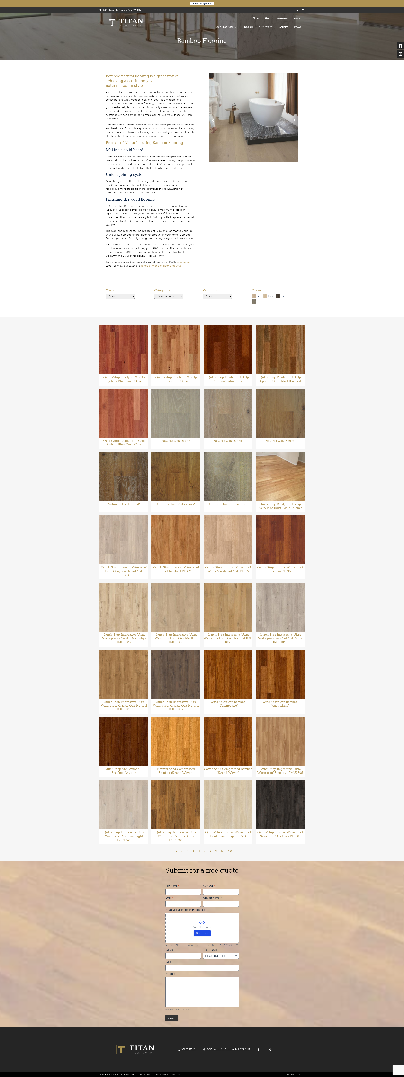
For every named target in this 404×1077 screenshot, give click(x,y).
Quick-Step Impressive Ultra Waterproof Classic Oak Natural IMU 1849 (176, 705)
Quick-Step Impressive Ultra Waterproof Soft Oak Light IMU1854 (124, 836)
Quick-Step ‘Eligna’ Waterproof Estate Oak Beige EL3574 (228, 834)
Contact (297, 18)
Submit (172, 1018)
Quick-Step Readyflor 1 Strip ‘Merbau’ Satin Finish (228, 379)
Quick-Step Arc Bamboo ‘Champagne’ (228, 704)
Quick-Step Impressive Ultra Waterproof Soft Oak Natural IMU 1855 (228, 638)
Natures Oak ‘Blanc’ (228, 441)
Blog (267, 18)
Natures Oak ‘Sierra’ (280, 441)
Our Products (224, 27)
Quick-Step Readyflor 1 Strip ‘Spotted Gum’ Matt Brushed (280, 379)
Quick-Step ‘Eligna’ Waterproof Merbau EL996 (280, 569)
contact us (183, 262)
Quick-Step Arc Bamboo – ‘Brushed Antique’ (123, 771)
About (256, 18)
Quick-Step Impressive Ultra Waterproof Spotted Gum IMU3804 (176, 836)
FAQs (297, 27)
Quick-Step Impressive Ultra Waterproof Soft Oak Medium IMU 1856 (176, 638)
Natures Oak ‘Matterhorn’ (176, 504)
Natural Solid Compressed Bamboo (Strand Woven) (176, 771)
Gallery (283, 27)
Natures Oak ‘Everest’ (124, 504)
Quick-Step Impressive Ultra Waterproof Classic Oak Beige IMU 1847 (124, 638)
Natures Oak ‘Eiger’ (176, 441)
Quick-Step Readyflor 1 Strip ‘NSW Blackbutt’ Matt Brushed (280, 506)
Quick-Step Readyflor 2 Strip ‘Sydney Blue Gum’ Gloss (124, 379)
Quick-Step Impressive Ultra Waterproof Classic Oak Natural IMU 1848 (124, 705)
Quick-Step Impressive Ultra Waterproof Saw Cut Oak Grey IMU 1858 (280, 638)
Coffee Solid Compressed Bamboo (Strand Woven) (228, 771)
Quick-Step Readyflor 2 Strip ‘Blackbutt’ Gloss (176, 379)
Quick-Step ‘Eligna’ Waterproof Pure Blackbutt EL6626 (176, 569)
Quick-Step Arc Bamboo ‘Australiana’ (280, 704)
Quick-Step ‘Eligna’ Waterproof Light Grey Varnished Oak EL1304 (124, 571)
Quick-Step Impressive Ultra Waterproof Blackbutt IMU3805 (280, 771)
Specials (248, 27)
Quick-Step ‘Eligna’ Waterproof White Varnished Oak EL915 (228, 569)
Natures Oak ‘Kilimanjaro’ (228, 504)
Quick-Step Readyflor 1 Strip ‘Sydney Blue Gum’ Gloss (124, 443)
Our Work (265, 27)
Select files (202, 933)
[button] (213, 120)
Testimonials (282, 18)
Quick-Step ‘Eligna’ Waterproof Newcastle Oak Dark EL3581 (280, 834)
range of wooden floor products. (161, 266)
